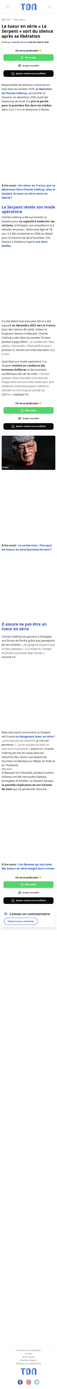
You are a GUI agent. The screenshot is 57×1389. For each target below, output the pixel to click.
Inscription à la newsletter (28, 1350)
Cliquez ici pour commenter (21, 921)
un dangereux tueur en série (34, 736)
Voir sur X (7, 768)
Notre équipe (28, 1357)
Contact (28, 1353)
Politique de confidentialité (28, 1363)
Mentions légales (29, 1360)
